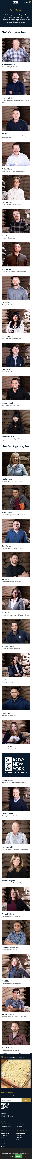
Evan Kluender (7, 236)
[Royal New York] (15, 2)
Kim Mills (5, 981)
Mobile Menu (5, 2)
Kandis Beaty (7, 479)
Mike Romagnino (8, 1014)
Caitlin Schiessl (8, 336)
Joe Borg (5, 133)
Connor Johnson (8, 780)
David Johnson (7, 814)
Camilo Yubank (7, 403)
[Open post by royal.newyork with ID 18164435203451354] (16, 1074)
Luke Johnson (7, 202)
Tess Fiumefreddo (8, 747)
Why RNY (3, 1146)
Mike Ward (6, 370)
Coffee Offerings (5, 1124)
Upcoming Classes (20, 1133)
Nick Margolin (7, 269)
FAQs (2, 1137)
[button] (2, 1073)
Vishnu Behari (7, 512)
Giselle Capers (7, 613)
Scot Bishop (6, 546)
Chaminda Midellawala (10, 947)
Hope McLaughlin (8, 880)
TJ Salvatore (6, 303)
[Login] (27, 2)
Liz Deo (4, 680)
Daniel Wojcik (7, 1048)
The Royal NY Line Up (6, 1126)
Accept (18, 1156)
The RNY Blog (19, 1135)
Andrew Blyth (7, 98)
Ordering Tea (4, 1135)
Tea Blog (18, 1139)
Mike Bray (6, 579)
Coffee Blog (18, 1137)
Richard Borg (7, 169)
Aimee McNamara (8, 914)
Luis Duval (6, 713)
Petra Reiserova (8, 436)
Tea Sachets (19, 1126)
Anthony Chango (8, 646)
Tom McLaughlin (8, 847)
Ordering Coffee (5, 1133)
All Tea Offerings (20, 1124)
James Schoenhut (8, 65)
